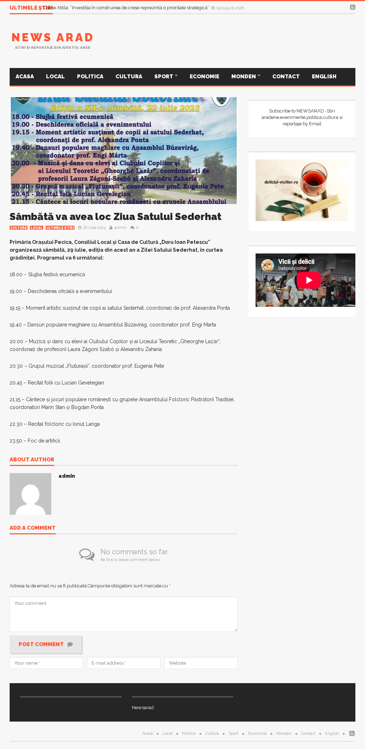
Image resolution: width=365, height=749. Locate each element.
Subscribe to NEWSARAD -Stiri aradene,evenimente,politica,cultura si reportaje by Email (302, 117)
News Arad (52, 37)
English (324, 76)
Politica (90, 76)
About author (32, 460)
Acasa (25, 76)
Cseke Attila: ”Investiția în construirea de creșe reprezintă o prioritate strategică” (126, 7)
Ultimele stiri (60, 228)
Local (55, 76)
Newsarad (143, 707)
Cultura (128, 76)
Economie (204, 76)
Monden (244, 76)
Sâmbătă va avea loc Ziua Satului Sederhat (115, 216)
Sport (164, 76)
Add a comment (33, 528)
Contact (286, 76)
